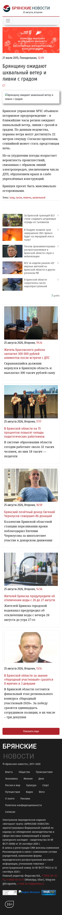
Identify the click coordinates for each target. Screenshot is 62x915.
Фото (42, 791)
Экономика (11, 778)
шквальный (38, 197)
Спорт (45, 785)
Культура (31, 785)
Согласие (10, 811)
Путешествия (12, 791)
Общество (24, 772)
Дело (41, 778)
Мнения (28, 778)
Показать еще (31, 731)
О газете (10, 798)
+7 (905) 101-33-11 (15, 879)
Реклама (25, 798)
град (12, 197)
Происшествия (44, 772)
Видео (29, 791)
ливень (27, 197)
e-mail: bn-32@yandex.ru (30, 883)
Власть (9, 772)
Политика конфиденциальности (23, 805)
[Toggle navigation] (8, 20)
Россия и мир (12, 785)
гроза (19, 197)
